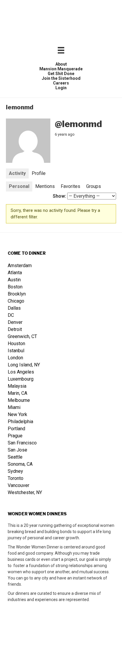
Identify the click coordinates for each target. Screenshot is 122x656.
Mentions (45, 186)
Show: (59, 196)
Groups (93, 186)
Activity (17, 173)
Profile (39, 173)
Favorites (70, 186)
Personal (19, 186)
